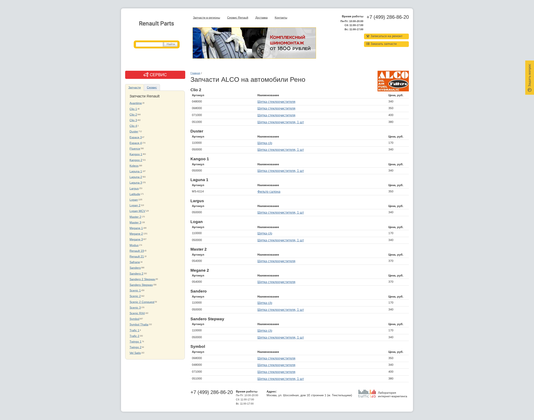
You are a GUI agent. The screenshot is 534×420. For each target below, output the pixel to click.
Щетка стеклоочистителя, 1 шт (280, 122)
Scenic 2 (135, 296)
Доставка (261, 17)
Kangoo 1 (136, 154)
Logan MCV (137, 211)
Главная (195, 73)
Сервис (152, 87)
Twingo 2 (135, 347)
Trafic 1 (134, 330)
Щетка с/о (264, 143)
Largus (134, 188)
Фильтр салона (268, 191)
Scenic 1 (135, 290)
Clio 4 (133, 125)
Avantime (136, 103)
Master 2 (135, 216)
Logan (134, 199)
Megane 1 (136, 228)
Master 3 (135, 222)
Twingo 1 (135, 341)
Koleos (134, 165)
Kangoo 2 (136, 160)
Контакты (281, 17)
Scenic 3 (135, 307)
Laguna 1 (136, 171)
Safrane (135, 262)
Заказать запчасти (384, 44)
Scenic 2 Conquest (142, 302)
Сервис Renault (237, 17)
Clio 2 (133, 114)
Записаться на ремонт (386, 36)
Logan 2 (135, 205)
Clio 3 (133, 120)
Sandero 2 (136, 273)
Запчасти (134, 87)
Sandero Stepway (141, 284)
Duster (134, 131)
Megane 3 (136, 239)
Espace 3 (136, 137)
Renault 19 (137, 250)
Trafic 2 (134, 336)
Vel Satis (135, 352)
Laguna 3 (136, 182)
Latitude (135, 194)
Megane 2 (136, 233)
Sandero (135, 267)
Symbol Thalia (139, 324)
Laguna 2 (136, 177)
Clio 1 (133, 109)
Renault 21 (137, 256)
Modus (134, 245)
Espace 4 (136, 143)
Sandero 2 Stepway (142, 279)
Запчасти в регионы (206, 17)
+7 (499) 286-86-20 (387, 17)
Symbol (134, 318)
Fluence (135, 148)
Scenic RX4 (137, 313)
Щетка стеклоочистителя (276, 101)
